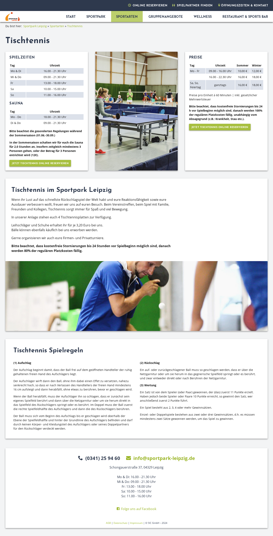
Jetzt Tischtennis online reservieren (40, 163)
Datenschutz (121, 523)
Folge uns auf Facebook (138, 509)
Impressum (136, 523)
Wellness (203, 17)
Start (71, 17)
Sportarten (127, 17)
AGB (108, 523)
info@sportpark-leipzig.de (164, 458)
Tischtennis (75, 26)
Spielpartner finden (194, 5)
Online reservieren (149, 5)
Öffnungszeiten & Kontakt (244, 5)
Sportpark (95, 17)
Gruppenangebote (165, 17)
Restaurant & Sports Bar (245, 17)
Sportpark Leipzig (35, 26)
